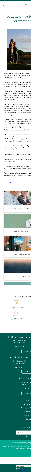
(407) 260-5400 (19, 347)
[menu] (25, 4)
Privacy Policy (22, 443)
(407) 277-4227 (19, 367)
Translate (22, 470)
